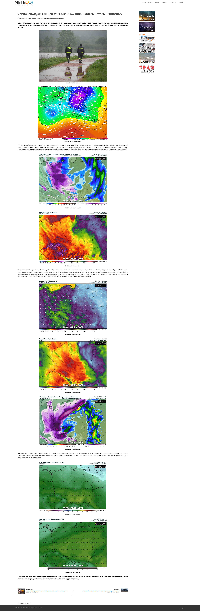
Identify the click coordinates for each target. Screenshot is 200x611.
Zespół (181, 2)
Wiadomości (61, 18)
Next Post (101, 590)
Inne (44, 18)
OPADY (157, 2)
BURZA (165, 2)
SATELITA (173, 2)
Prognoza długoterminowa (51, 18)
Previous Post (46, 590)
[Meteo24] (24, 6)
